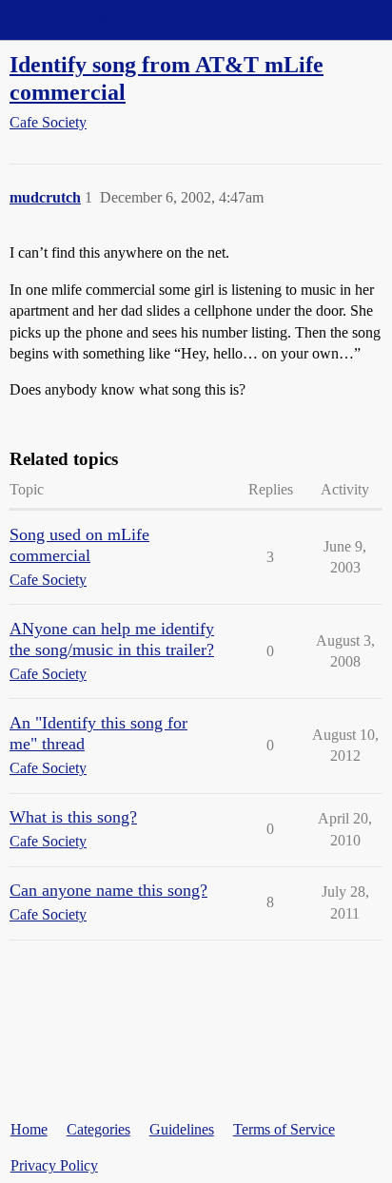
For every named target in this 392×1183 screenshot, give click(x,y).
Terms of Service (284, 1129)
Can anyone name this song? (108, 890)
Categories (98, 1129)
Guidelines (181, 1129)
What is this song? (73, 816)
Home (29, 1129)
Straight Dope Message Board (100, 19)
